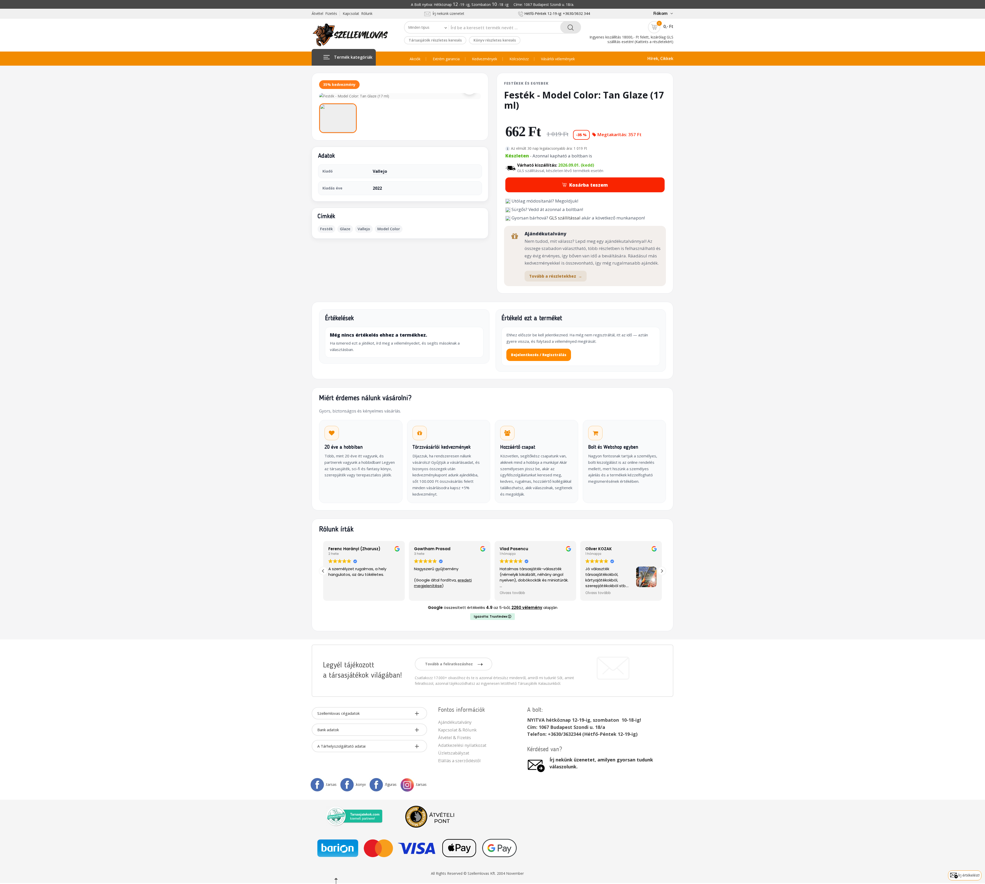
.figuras (391, 784)
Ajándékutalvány (454, 722)
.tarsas (331, 784)
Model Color (388, 228)
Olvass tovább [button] (512, 593)
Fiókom (660, 13)
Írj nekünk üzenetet (447, 13)
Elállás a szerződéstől (459, 761)
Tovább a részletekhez (555, 276)
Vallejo (380, 171)
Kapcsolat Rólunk (357, 13)
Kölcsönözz (519, 59)
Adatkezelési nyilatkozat (462, 745)
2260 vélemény (526, 607)
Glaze (345, 228)
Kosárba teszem (588, 185)
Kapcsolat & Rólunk (457, 730)
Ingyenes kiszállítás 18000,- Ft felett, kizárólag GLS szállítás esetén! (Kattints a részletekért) (631, 39)
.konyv (360, 784)
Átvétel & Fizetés (454, 737)
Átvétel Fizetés (324, 13)
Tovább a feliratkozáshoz (449, 663)
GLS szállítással (564, 218)
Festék (326, 228)
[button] (662, 571)
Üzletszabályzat (453, 753)
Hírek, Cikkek (660, 58)
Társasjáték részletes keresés (435, 40)
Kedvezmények (484, 59)
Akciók (415, 59)
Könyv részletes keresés (495, 40)
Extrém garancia (446, 59)
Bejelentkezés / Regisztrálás (538, 354)
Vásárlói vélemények (558, 59)
